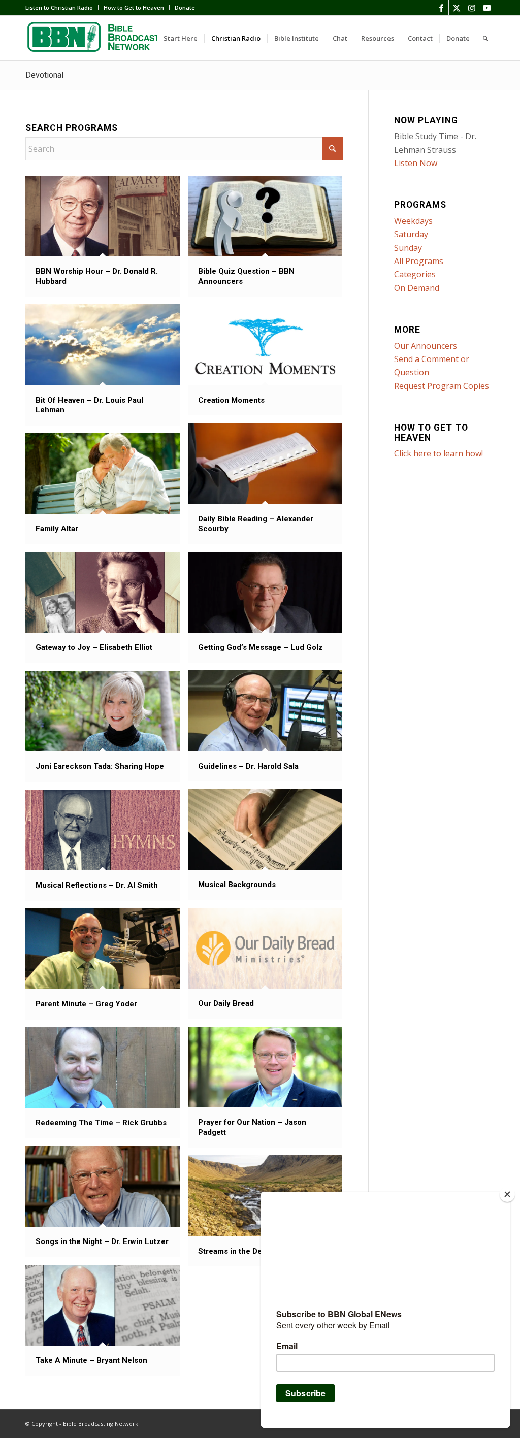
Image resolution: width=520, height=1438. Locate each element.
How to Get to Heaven (134, 7)
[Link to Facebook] (441, 7)
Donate (185, 7)
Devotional (44, 75)
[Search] (485, 38)
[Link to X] (456, 7)
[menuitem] (62, 7)
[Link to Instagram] (471, 7)
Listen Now (415, 163)
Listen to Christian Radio (59, 7)
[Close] (507, 1194)
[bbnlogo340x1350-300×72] (101, 38)
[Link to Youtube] (487, 7)
